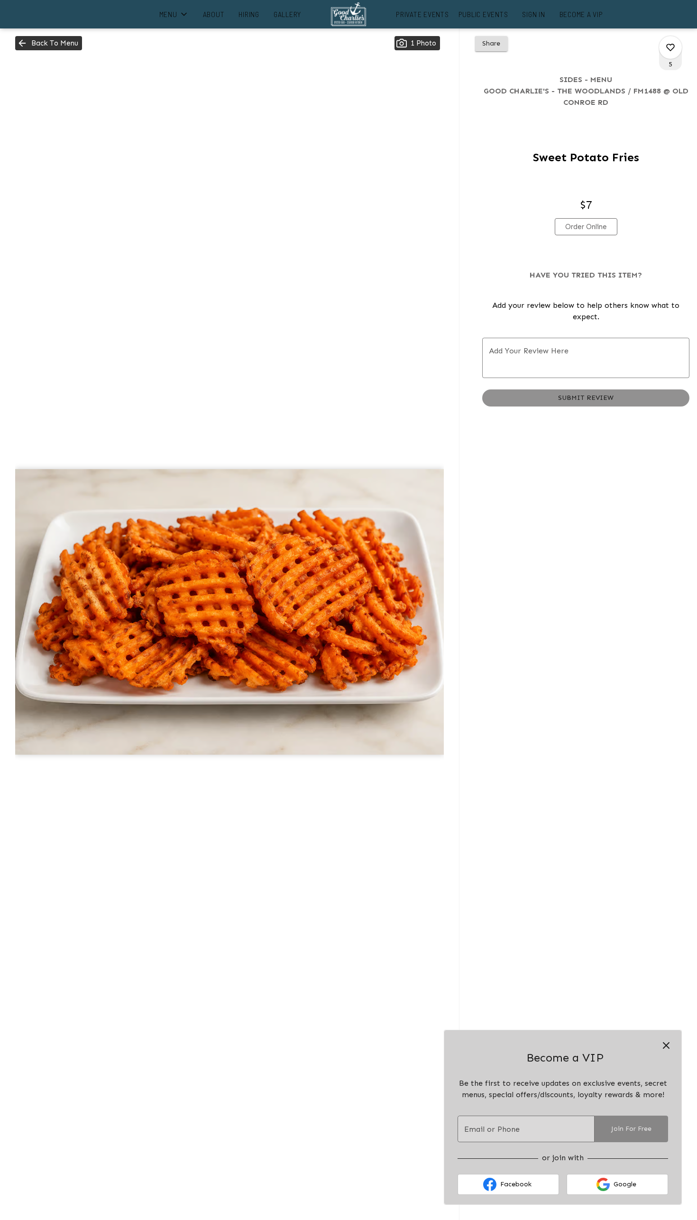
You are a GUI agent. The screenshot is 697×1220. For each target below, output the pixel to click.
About (214, 13)
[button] (174, 14)
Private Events (422, 13)
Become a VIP (581, 13)
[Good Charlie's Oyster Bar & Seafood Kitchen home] (348, 14)
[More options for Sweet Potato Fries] (670, 47)
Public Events (483, 13)
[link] (586, 226)
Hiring (248, 13)
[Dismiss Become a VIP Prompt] (666, 1045)
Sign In (533, 13)
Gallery (287, 13)
